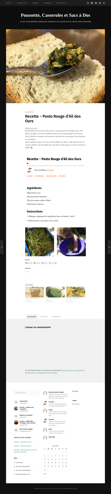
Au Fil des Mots (60, 3)
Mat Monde (47, 3)
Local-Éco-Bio (21, 3)
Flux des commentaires (23, 470)
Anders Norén (72, 488)
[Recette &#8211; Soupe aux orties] (55, 292)
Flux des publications (23, 466)
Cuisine (30, 175)
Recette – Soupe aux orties (52, 298)
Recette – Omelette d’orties (72, 298)
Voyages (35, 3)
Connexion (19, 462)
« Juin (45, 473)
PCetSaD (50, 170)
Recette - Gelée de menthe (22, 446)
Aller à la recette (31, 128)
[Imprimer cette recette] (27, 163)
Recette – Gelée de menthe (31, 298)
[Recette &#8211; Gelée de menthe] (34, 292)
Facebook (75, 391)
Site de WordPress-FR (23, 474)
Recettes (62, 175)
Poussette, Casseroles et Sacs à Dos (55, 15)
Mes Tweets (76, 404)
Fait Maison (39, 175)
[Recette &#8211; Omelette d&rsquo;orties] (75, 292)
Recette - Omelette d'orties (22, 442)
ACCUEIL (8, 3)
